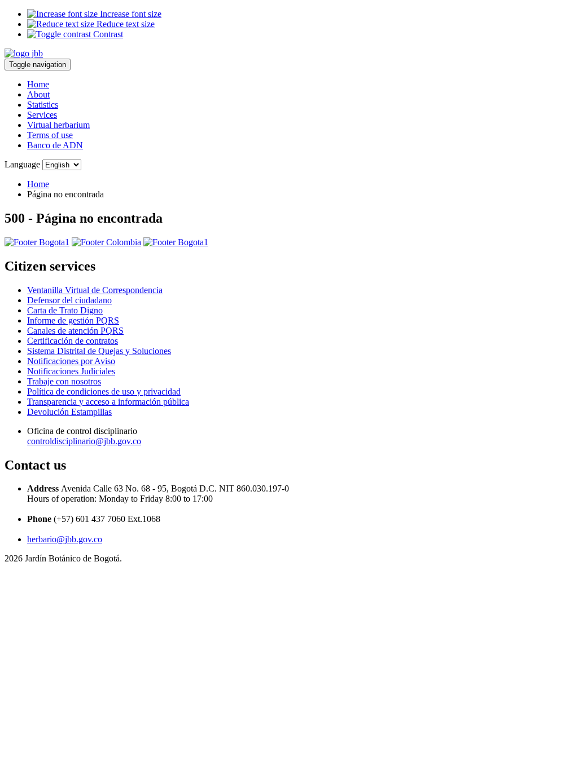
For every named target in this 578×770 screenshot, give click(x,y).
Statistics (42, 104)
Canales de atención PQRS (75, 330)
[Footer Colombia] (106, 242)
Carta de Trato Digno (65, 310)
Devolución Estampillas (69, 412)
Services (42, 115)
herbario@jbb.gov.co (64, 539)
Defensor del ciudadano (69, 300)
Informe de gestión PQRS (73, 320)
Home (38, 84)
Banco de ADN (55, 145)
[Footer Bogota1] (37, 242)
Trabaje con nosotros (64, 381)
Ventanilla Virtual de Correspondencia (95, 290)
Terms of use (50, 135)
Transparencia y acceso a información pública (108, 401)
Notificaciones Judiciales (71, 371)
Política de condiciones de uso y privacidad (104, 391)
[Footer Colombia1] (175, 242)
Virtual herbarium (58, 125)
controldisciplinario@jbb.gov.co (84, 441)
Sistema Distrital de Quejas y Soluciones (99, 351)
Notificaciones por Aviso (71, 361)
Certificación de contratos (72, 341)
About (38, 94)
